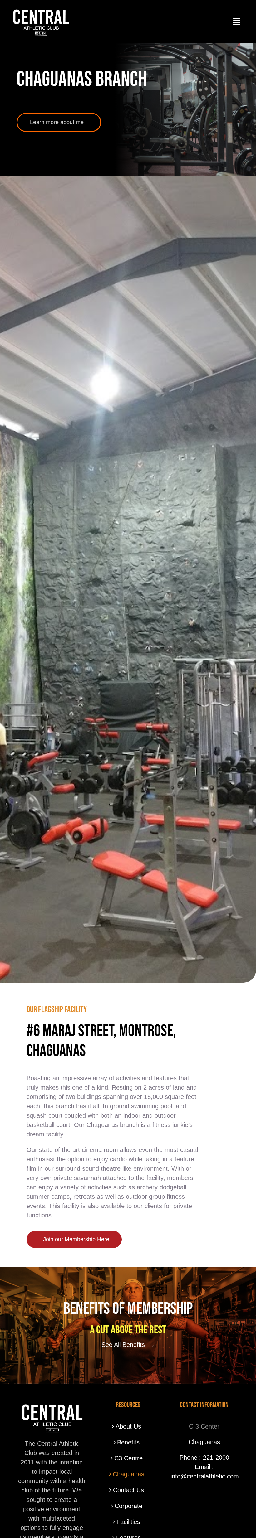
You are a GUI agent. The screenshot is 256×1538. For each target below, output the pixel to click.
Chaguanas (128, 1474)
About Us (128, 1426)
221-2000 (216, 1457)
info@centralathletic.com (204, 1476)
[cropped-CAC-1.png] (40, 9)
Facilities (128, 1521)
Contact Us (128, 1490)
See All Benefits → (128, 1344)
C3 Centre (128, 1458)
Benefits (128, 1442)
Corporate (128, 1505)
